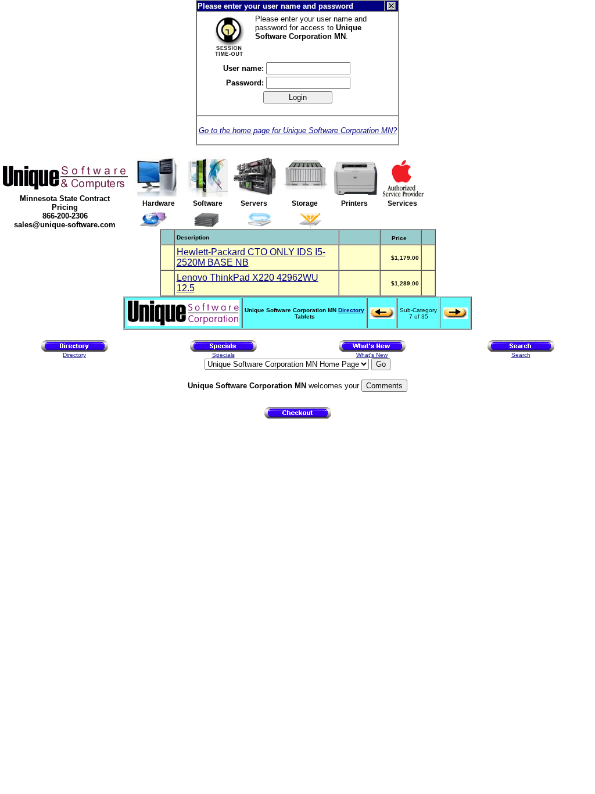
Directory (351, 310)
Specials (223, 355)
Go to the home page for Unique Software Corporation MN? (298, 130)
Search (521, 355)
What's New (372, 355)
